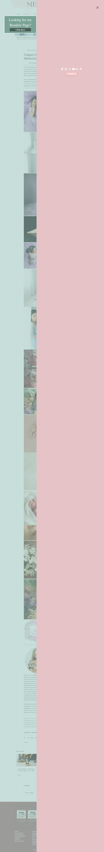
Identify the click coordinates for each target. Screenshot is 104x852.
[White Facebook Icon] (69, 69)
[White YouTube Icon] (73, 69)
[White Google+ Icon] (77, 69)
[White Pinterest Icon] (80, 69)
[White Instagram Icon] (66, 69)
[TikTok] (62, 69)
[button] (97, 7)
